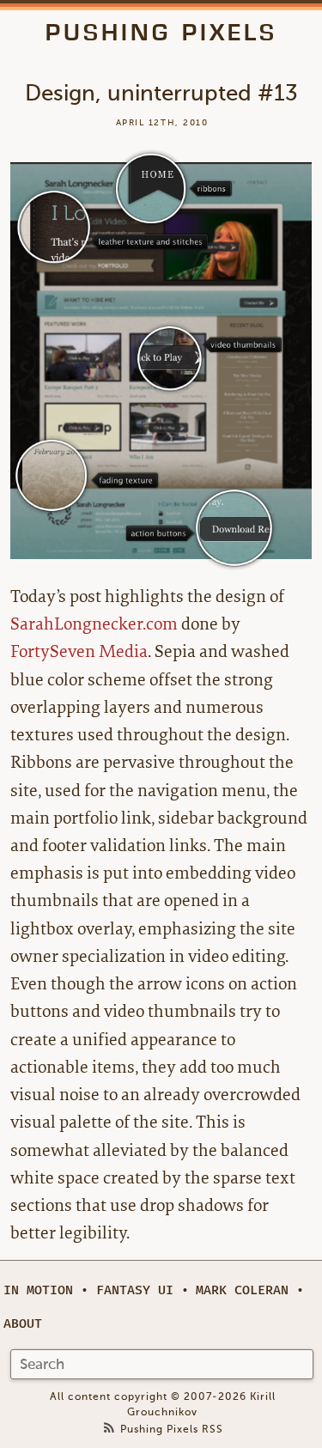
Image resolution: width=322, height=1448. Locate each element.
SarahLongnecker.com (94, 624)
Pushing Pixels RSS (171, 1429)
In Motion (38, 1290)
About (22, 1324)
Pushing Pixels (161, 32)
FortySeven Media (79, 651)
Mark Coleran (242, 1290)
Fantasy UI (134, 1290)
